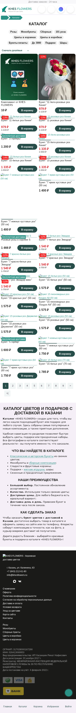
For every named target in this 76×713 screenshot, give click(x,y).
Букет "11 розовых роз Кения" (55, 120)
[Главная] (4, 18)
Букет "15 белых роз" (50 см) (55, 279)
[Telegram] (10, 582)
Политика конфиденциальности (19, 596)
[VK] (20, 582)
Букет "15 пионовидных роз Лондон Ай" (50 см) (54, 303)
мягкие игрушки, (34, 469)
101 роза (61, 31)
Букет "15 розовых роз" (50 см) (56, 320)
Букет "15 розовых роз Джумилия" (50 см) (13, 325)
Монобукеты (28, 31)
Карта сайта (9, 614)
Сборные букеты (11, 632)
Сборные (45, 31)
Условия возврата (12, 607)
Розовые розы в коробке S (15, 239)
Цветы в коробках (51, 37)
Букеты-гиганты (18, 42)
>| (7, 393)
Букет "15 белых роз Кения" (16, 160)
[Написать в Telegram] (51, 9)
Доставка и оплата (12, 603)
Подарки (50, 42)
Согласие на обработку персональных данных (27, 599)
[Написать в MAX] (61, 9)
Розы (13, 31)
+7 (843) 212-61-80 (16, 571)
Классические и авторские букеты (31, 456)
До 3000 (36, 42)
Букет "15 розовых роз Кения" (55, 160)
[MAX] (15, 582)
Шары (63, 42)
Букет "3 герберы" (11, 138)
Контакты (8, 618)
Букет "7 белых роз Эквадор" (55, 239)
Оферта (7, 592)
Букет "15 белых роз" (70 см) (55, 363)
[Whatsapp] (4, 582)
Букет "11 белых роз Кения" (16, 120)
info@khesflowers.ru (17, 575)
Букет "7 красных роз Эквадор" (56, 258)
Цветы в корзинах (25, 37)
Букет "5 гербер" (10, 341)
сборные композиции (42, 462)
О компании (9, 588)
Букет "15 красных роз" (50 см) (18, 298)
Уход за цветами (11, 611)
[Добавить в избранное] (34, 96)
